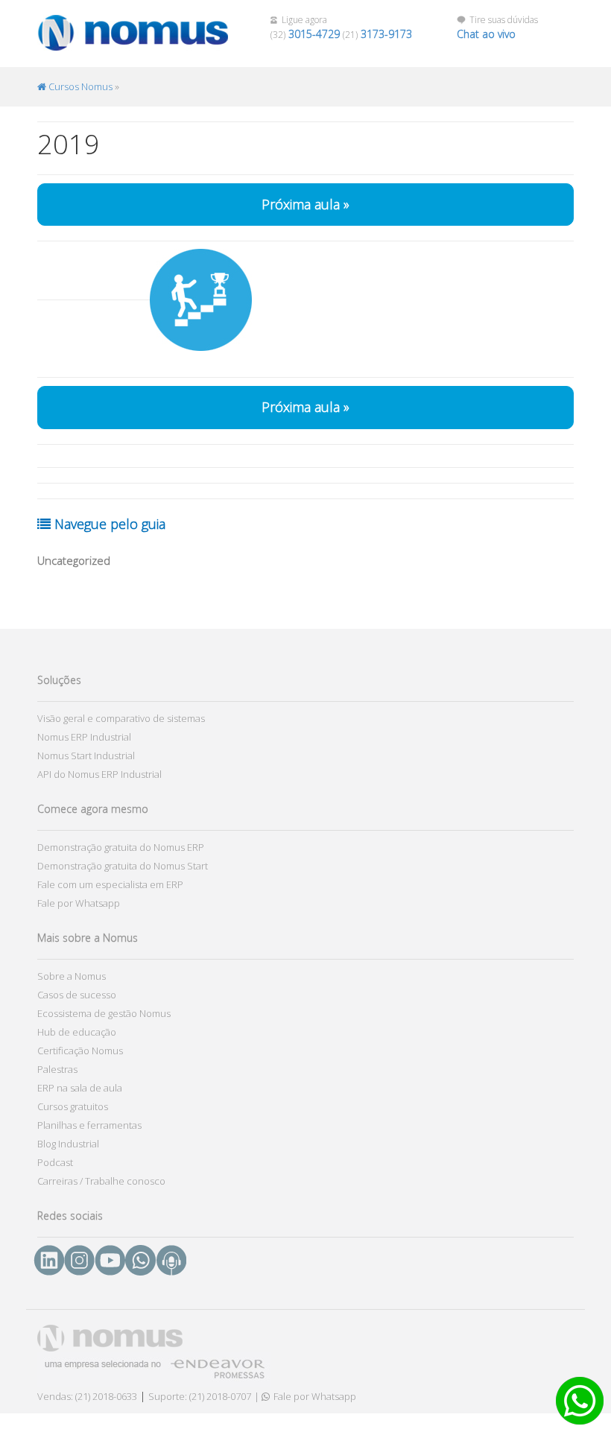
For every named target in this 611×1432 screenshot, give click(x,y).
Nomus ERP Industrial (84, 737)
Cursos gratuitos (72, 1106)
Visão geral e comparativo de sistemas (121, 718)
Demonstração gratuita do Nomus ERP (120, 847)
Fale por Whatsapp (78, 903)
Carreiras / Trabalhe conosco (101, 1181)
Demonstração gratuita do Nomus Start (122, 865)
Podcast (55, 1162)
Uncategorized (73, 560)
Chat (486, 34)
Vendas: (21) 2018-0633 (87, 1396)
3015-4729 (314, 34)
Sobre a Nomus (71, 976)
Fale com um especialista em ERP (110, 884)
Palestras (57, 1069)
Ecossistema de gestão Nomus (104, 1013)
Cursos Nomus (79, 86)
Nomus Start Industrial (86, 755)
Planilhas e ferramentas (89, 1125)
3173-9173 (386, 34)
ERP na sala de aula (79, 1087)
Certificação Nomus (80, 1050)
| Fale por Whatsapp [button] (305, 1396)
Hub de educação (76, 1032)
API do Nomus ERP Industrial (99, 774)
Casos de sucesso (76, 994)
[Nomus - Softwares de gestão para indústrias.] (119, 33)
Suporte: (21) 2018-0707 (199, 1396)
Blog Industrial (68, 1143)
